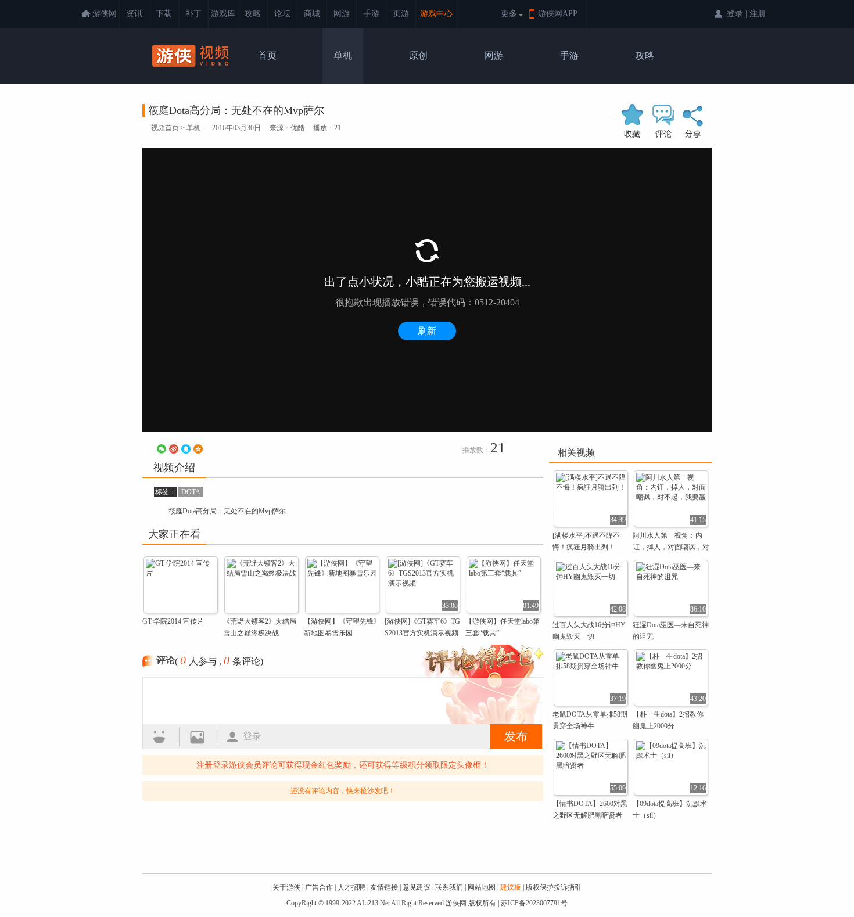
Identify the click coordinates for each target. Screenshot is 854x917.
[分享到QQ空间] (198, 449)
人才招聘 (351, 887)
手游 (371, 13)
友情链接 (384, 887)
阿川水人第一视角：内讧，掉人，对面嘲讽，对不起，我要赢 (671, 547)
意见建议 (416, 887)
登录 (252, 736)
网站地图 (482, 887)
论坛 (282, 13)
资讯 (134, 13)
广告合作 (319, 887)
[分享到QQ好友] (186, 449)
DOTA (190, 492)
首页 (267, 55)
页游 (401, 13)
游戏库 (223, 13)
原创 (418, 55)
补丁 (193, 13)
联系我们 (449, 887)
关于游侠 (286, 887)
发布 (516, 736)
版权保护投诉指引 (554, 887)
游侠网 (104, 13)
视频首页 (165, 128)
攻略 (253, 13)
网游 (341, 13)
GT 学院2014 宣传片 (173, 621)
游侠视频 (192, 56)
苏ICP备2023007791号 (534, 903)
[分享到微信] (161, 449)
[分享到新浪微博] (173, 449)
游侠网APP (557, 13)
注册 (757, 13)
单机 (342, 55)
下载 (164, 13)
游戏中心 (436, 13)
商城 (312, 13)
